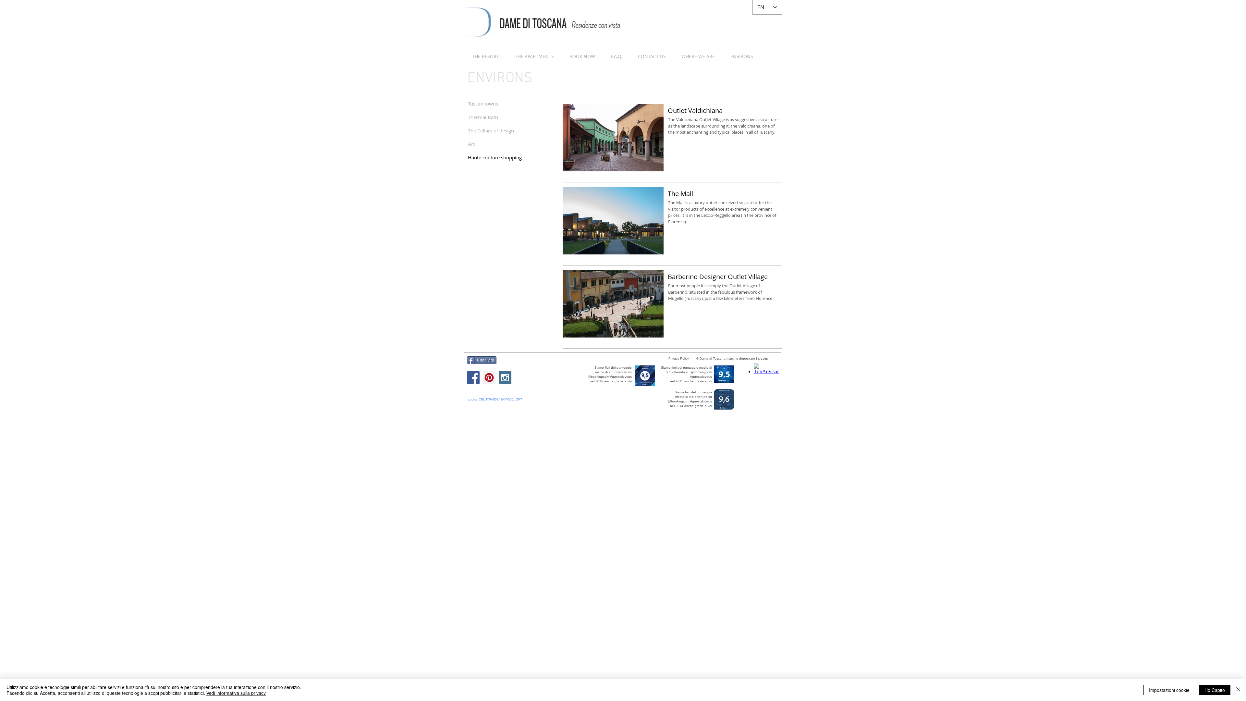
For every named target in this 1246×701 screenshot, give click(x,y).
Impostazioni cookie (1169, 690)
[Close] (1238, 690)
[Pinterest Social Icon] (489, 377)
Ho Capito (1214, 690)
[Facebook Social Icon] (473, 377)
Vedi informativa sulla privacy (236, 693)
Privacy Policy (678, 358)
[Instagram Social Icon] (505, 377)
